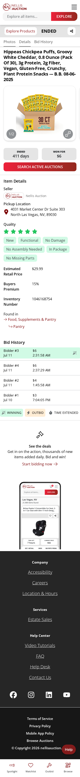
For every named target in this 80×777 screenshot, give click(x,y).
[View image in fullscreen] (68, 134)
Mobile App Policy (40, 733)
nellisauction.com (54, 748)
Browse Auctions (40, 740)
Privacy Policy (40, 726)
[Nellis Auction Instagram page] (31, 694)
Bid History (43, 41)
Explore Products (20, 31)
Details (25, 41)
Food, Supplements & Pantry (32, 319)
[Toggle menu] (74, 7)
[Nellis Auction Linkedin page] (48, 694)
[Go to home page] (15, 7)
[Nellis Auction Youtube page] (66, 694)
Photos (10, 41)
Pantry (18, 326)
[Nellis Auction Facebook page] (13, 694)
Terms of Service (40, 718)
